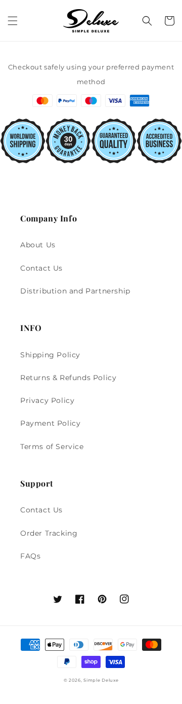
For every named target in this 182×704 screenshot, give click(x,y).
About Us (38, 244)
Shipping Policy (50, 354)
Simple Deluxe (100, 680)
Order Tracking (48, 533)
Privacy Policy (47, 400)
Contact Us (41, 268)
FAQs (30, 556)
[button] (13, 21)
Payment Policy (50, 423)
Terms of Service (52, 446)
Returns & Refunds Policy (68, 377)
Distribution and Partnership (75, 290)
